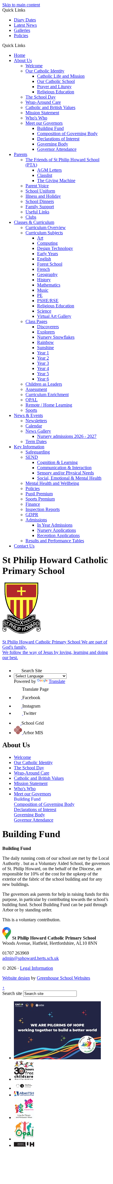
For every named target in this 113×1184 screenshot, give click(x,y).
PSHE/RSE (48, 300)
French (43, 269)
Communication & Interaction (64, 467)
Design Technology (55, 248)
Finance (32, 504)
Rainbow (45, 342)
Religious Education (55, 91)
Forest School (49, 264)
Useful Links (37, 211)
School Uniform (40, 190)
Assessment (36, 389)
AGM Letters (49, 170)
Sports (31, 410)
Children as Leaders (43, 384)
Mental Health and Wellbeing (52, 483)
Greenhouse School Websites (63, 978)
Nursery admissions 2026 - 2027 (66, 436)
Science (44, 311)
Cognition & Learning (57, 462)
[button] (27, 45)
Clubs (30, 217)
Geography (47, 274)
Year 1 (43, 352)
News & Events (28, 415)
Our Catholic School (56, 81)
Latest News (25, 25)
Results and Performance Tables (54, 540)
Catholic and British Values (50, 107)
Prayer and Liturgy (54, 86)
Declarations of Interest (58, 138)
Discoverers (48, 326)
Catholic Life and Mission (61, 76)
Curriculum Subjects (44, 232)
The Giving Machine (56, 180)
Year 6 (43, 378)
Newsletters (36, 420)
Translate (57, 681)
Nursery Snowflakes (55, 337)
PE (40, 295)
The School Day (40, 97)
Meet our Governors (44, 123)
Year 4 (43, 368)
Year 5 (43, 373)
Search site (12, 993)
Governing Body (52, 144)
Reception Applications (58, 535)
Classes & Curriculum (34, 222)
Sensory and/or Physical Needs (65, 472)
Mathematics (48, 284)
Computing (47, 243)
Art (40, 237)
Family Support (39, 206)
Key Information (29, 446)
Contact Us (24, 545)
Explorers (46, 331)
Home (19, 55)
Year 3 (43, 363)
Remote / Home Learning (48, 404)
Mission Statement (42, 112)
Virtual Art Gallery (54, 316)
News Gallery (38, 431)
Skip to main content (21, 4)
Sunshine (45, 347)
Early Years (47, 253)
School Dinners (39, 201)
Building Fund (50, 128)
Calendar (33, 425)
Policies (21, 35)
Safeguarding (37, 451)
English (44, 258)
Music (42, 290)
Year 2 (43, 358)
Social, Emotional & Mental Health (69, 478)
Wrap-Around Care (43, 102)
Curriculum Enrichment (47, 394)
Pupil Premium (39, 493)
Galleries (22, 30)
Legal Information (36, 968)
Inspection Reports (42, 509)
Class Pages (36, 321)
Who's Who (36, 117)
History (44, 279)
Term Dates (36, 441)
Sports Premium (40, 498)
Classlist (44, 175)
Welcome (34, 65)
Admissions (36, 519)
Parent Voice (37, 185)
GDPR (31, 514)
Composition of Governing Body (67, 133)
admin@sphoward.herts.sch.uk (30, 958)
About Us (23, 60)
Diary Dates (25, 19)
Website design (16, 978)
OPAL (31, 399)
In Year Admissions (54, 525)
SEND (31, 457)
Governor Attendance (56, 149)
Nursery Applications (56, 530)
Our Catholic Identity (44, 70)
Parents (20, 154)
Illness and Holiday (43, 196)
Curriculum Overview (45, 227)
